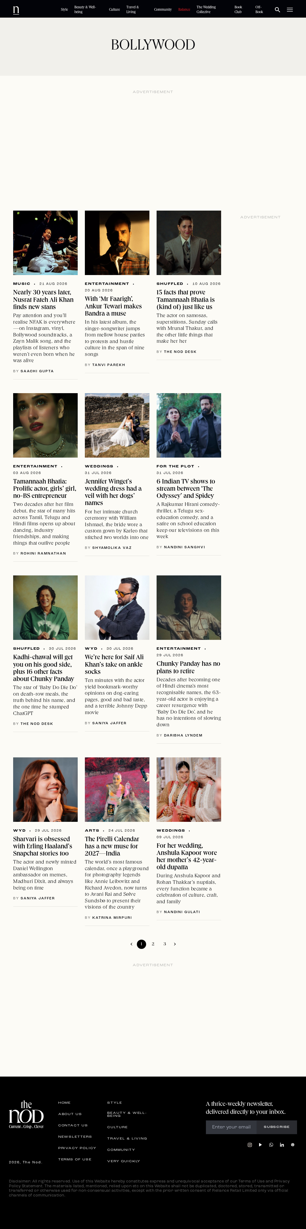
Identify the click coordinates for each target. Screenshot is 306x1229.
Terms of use (75, 1159)
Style (64, 10)
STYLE (114, 1103)
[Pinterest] (293, 1145)
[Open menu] (290, 9)
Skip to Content (41, 9)
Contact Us (73, 1125)
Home (64, 1103)
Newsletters (75, 1137)
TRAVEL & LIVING (127, 1138)
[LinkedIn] (282, 1145)
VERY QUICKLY (123, 1161)
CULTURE (117, 1127)
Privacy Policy (77, 1148)
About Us (70, 1114)
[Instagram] (250, 1145)
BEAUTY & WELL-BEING (127, 1115)
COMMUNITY (121, 1150)
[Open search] (277, 10)
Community (163, 10)
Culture (114, 10)
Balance (184, 10)
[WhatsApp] (271, 1145)
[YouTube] (260, 1145)
